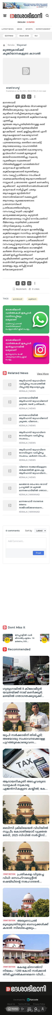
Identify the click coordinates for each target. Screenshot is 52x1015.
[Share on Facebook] (18, 97)
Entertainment (43, 29)
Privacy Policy (39, 1004)
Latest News (7, 29)
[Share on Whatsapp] (29, 97)
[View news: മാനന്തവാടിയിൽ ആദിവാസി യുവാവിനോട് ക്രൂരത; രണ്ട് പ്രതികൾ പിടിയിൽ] (10, 402)
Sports (29, 29)
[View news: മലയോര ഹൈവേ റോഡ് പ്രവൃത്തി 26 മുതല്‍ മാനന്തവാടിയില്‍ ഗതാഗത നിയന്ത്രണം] (10, 488)
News (19, 29)
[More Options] (35, 96)
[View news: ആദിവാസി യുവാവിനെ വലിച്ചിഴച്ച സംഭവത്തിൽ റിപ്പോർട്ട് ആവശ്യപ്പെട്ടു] (10, 384)
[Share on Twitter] (23, 97)
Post (38, 553)
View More (43, 373)
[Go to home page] (26, 16)
